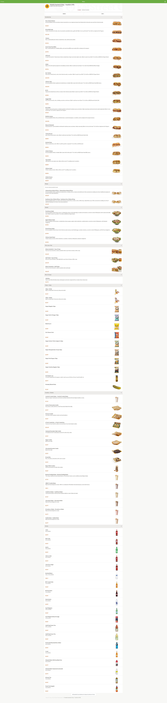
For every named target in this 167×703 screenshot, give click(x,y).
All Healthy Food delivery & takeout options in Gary (83, 694)
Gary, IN (51, 697)
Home (47, 697)
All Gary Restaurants (58, 697)
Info (103, 13)
